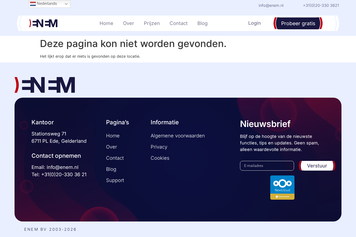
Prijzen (152, 23)
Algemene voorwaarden (178, 136)
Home (106, 23)
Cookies (160, 158)
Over (128, 23)
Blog (202, 23)
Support (115, 180)
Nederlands (46, 3)
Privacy (159, 147)
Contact (179, 23)
